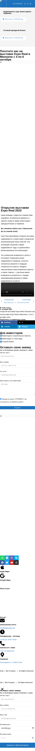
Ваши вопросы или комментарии (10, 380)
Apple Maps (4, 571)
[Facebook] (2, 562)
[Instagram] (16, 562)
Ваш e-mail (3, 715)
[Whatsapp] (25, 4)
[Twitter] (7, 562)
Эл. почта (3, 371)
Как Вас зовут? (5, 352)
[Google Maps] (2, 578)
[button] (9, 322)
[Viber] (28, 4)
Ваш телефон (4, 362)
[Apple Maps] (2, 569)
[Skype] (30, 4)
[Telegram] (7, 557)
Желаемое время (5, 734)
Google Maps (5, 580)
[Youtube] (11, 562)
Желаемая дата (5, 724)
